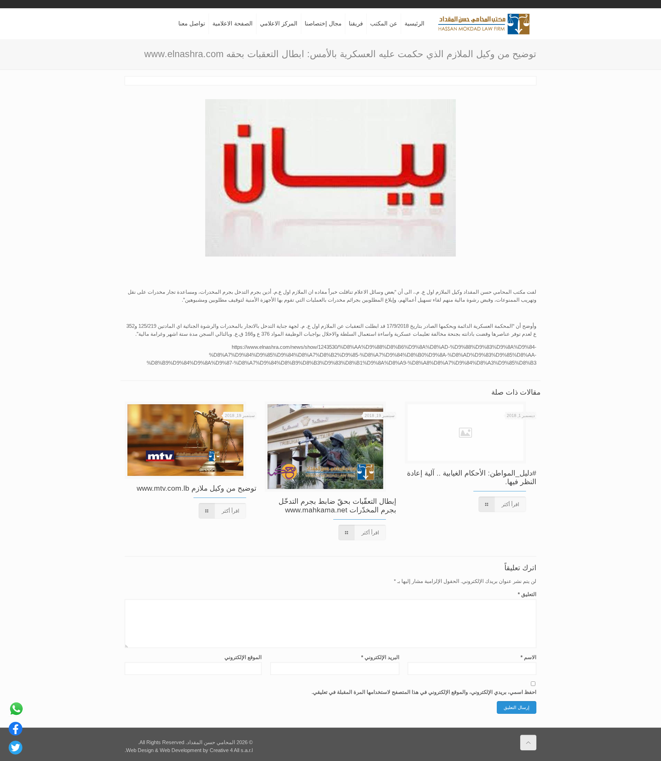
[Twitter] (15, 752)
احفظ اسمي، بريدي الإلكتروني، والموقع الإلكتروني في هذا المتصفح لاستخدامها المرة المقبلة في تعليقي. (424, 692)
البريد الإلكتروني (380, 657)
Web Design (140, 750)
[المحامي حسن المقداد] (483, 23)
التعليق (527, 594)
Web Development (180, 750)
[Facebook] (15, 734)
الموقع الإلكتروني (243, 657)
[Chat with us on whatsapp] (16, 715)
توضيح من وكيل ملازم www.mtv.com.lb (196, 488)
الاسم (528, 657)
